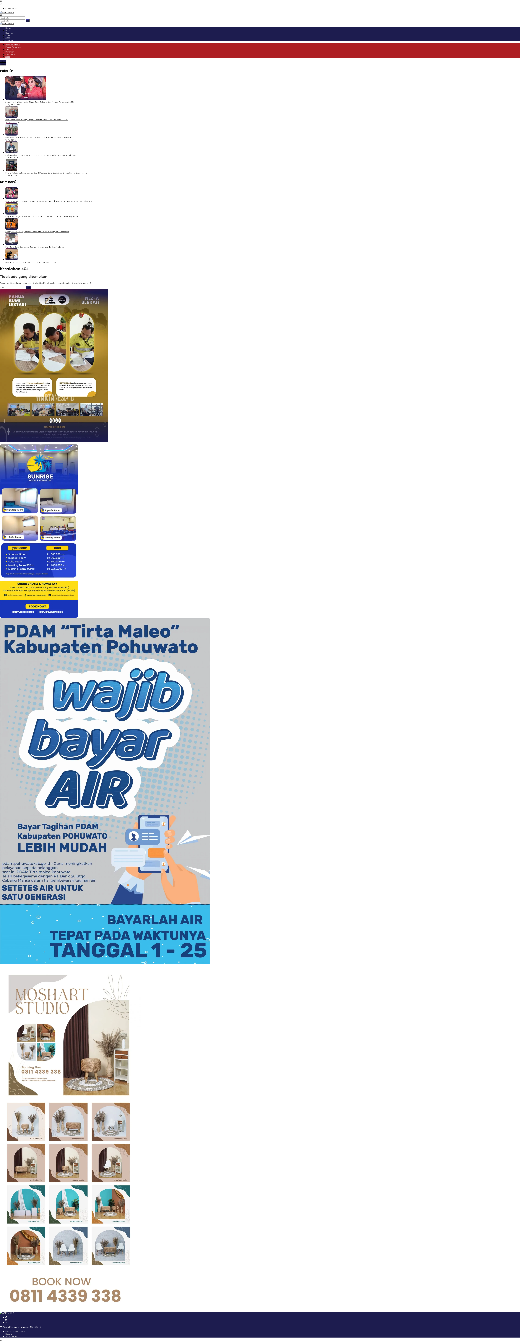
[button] (28, 20)
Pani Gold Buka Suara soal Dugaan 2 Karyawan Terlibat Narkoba (34, 247)
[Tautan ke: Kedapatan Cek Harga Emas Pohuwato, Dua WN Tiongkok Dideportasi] (11, 229)
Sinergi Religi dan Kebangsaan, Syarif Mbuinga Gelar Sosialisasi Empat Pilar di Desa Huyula (46, 173)
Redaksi (8, 1334)
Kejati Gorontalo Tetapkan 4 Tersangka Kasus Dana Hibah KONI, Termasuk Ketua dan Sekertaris (48, 201)
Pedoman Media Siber (15, 1331)
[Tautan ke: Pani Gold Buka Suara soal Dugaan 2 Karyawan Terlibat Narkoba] (11, 244)
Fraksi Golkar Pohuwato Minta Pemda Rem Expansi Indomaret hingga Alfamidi (40, 155)
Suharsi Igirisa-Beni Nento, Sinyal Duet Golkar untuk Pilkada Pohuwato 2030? (39, 102)
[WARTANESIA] (7, 12)
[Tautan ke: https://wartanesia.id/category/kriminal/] (14, 182)
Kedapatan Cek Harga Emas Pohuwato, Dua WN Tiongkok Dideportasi (37, 231)
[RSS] (6, 1322)
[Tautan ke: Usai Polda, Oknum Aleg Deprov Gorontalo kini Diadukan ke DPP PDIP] (11, 117)
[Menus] (1, 1)
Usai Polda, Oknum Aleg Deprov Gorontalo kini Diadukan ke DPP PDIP (36, 119)
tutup (3, 61)
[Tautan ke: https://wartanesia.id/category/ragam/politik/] (11, 71)
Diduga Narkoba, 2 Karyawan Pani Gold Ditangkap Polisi (30, 262)
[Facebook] (6, 1317)
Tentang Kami (11, 1336)
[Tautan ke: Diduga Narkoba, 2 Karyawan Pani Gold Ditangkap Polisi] (11, 259)
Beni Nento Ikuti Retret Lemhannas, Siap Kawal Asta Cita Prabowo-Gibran (38, 137)
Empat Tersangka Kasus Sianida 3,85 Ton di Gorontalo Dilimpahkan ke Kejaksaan (41, 216)
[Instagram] (6, 1320)
